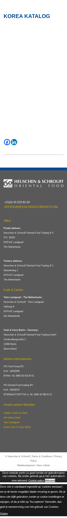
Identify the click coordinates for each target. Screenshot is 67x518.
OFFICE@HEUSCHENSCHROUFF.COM (31, 206)
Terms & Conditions (42, 456)
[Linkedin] (14, 142)
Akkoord (50, 480)
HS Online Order (12, 417)
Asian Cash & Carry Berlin (17, 427)
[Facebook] (7, 142)
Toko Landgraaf (11, 422)
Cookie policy (36, 480)
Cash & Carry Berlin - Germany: (21, 330)
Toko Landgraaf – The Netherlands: (23, 297)
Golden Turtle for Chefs (16, 413)
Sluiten (4, 513)
